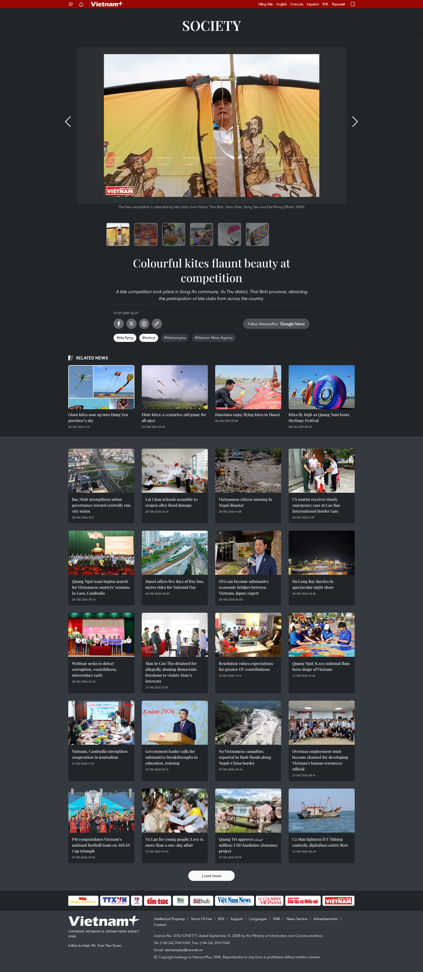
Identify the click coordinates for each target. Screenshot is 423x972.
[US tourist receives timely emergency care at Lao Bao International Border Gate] (322, 471)
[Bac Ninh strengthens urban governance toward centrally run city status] (101, 471)
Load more (211, 875)
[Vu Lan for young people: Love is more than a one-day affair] (175, 811)
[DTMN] (303, 901)
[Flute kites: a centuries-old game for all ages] (175, 387)
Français (297, 4)
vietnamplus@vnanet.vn (184, 949)
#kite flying (125, 337)
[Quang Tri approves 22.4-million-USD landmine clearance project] (248, 811)
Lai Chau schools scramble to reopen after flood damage (171, 502)
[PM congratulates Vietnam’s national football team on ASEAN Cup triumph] (101, 811)
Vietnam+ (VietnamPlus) (107, 4)
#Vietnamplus (175, 337)
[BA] (338, 901)
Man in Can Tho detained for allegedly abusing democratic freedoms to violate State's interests (171, 672)
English (281, 4)
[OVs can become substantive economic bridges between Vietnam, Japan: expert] (248, 553)
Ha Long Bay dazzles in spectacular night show (313, 584)
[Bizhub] (201, 901)
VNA (276, 918)
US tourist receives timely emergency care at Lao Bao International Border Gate (316, 505)
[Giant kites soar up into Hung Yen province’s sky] (101, 387)
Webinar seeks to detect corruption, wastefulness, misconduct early (94, 669)
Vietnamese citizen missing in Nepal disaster (245, 502)
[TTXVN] (114, 901)
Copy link (157, 324)
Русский (338, 4)
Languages (258, 918)
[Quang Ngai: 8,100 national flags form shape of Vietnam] (322, 635)
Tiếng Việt (265, 4)
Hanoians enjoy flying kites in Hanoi (247, 414)
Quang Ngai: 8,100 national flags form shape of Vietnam (321, 666)
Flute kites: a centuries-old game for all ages (174, 417)
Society (211, 25)
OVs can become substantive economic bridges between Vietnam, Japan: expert (244, 587)
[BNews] (180, 901)
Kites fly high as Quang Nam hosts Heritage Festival (319, 417)
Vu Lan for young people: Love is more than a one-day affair (174, 842)
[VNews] (136, 901)
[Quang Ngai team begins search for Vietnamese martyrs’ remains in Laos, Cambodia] (101, 553)
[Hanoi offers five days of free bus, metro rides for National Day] (175, 553)
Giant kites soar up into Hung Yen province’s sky (98, 417)
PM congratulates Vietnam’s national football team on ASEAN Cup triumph (101, 845)
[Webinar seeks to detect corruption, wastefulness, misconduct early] (101, 635)
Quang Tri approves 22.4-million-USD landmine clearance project (248, 845)
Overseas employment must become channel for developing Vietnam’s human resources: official (320, 760)
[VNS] (234, 901)
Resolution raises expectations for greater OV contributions (246, 666)
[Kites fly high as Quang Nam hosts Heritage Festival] (322, 387)
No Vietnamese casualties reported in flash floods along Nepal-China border (245, 757)
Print (144, 324)
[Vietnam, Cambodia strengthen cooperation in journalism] (101, 723)
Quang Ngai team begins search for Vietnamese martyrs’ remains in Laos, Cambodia (101, 587)
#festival (148, 337)
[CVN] (270, 901)
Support (236, 918)
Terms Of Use (201, 918)
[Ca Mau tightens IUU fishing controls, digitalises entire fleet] (322, 811)
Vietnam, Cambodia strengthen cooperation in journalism (100, 754)
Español (313, 4)
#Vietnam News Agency (214, 337)
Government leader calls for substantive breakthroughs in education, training (171, 757)
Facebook (119, 324)
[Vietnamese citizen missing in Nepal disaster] (248, 471)
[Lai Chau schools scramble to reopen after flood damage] (175, 471)
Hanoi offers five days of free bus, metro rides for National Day (174, 584)
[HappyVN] (83, 901)
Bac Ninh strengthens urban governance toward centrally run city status (101, 505)
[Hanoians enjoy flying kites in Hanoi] (248, 387)
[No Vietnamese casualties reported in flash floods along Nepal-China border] (248, 723)
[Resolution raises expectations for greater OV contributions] (248, 635)
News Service (296, 918)
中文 (325, 4)
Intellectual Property (169, 918)
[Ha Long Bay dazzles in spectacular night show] (322, 553)
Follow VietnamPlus (263, 323)
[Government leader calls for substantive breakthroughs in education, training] (175, 723)
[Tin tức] (157, 901)
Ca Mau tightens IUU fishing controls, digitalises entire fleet (320, 842)
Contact (160, 924)
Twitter (131, 324)
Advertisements (326, 918)
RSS (221, 918)
